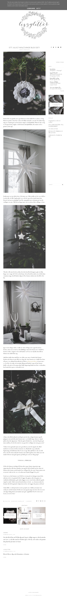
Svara (4, 544)
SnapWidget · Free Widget (60, 62)
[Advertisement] (27, 581)
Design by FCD (38, 595)
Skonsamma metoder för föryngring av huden (56, 75)
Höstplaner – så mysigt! (56, 70)
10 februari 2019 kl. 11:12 (9, 551)
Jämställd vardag (54, 78)
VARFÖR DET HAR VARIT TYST (55, 84)
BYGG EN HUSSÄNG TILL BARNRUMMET (56, 125)
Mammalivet (21, 501)
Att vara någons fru (55, 87)
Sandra (5, 532)
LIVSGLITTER (6, 549)
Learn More (31, 8)
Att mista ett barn (53, 129)
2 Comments (29, 501)
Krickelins (52, 69)
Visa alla (62, 90)
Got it (38, 8)
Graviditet (15, 501)
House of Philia (54, 82)
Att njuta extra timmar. (56, 88)
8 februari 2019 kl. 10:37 (9, 534)
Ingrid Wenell (53, 73)
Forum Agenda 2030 (55, 79)
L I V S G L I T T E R (31, 595)
